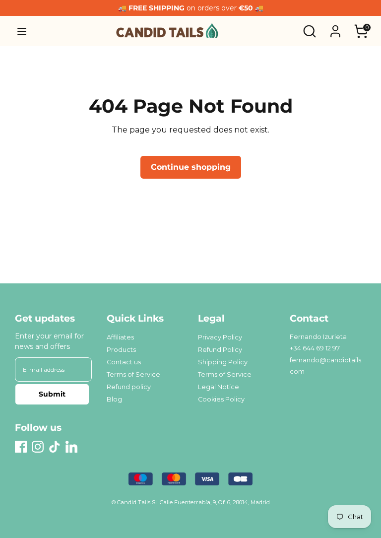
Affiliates (120, 337)
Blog (114, 399)
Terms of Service (133, 374)
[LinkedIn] (71, 447)
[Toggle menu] (22, 31)
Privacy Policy (220, 337)
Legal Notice (218, 387)
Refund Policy (220, 349)
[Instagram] (38, 447)
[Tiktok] (55, 447)
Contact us (124, 362)
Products (121, 349)
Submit (52, 394)
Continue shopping (191, 167)
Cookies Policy (221, 399)
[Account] (335, 27)
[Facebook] (21, 447)
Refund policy (129, 387)
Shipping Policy (223, 362)
